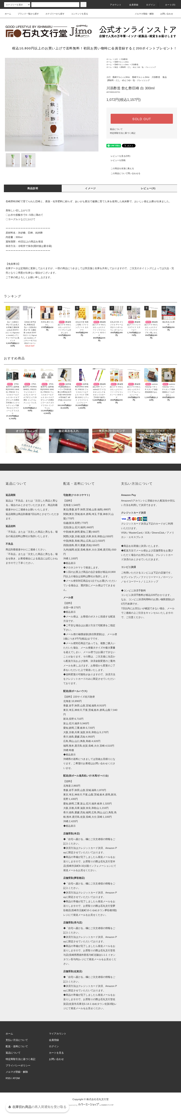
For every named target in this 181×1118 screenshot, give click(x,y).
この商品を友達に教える (122, 168)
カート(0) (170, 5)
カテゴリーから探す (55, 14)
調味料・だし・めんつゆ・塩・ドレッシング (138, 67)
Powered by (72, 1105)
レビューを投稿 (118, 160)
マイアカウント (57, 1033)
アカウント (116, 5)
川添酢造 (124, 59)
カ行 (116, 59)
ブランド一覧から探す (28, 14)
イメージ (90, 188)
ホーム (8, 14)
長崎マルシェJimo (121, 62)
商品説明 (32, 188)
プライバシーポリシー (18, 1065)
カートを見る (56, 1052)
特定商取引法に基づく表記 (122, 133)
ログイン (151, 5)
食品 (116, 67)
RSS (8, 1078)
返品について (116, 129)
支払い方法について (17, 1040)
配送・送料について (17, 1046)
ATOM (16, 1078)
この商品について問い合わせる (125, 173)
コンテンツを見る (79, 14)
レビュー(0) (148, 188)
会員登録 (134, 5)
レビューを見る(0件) (120, 156)
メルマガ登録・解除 (144, 14)
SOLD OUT (141, 118)
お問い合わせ (166, 14)
